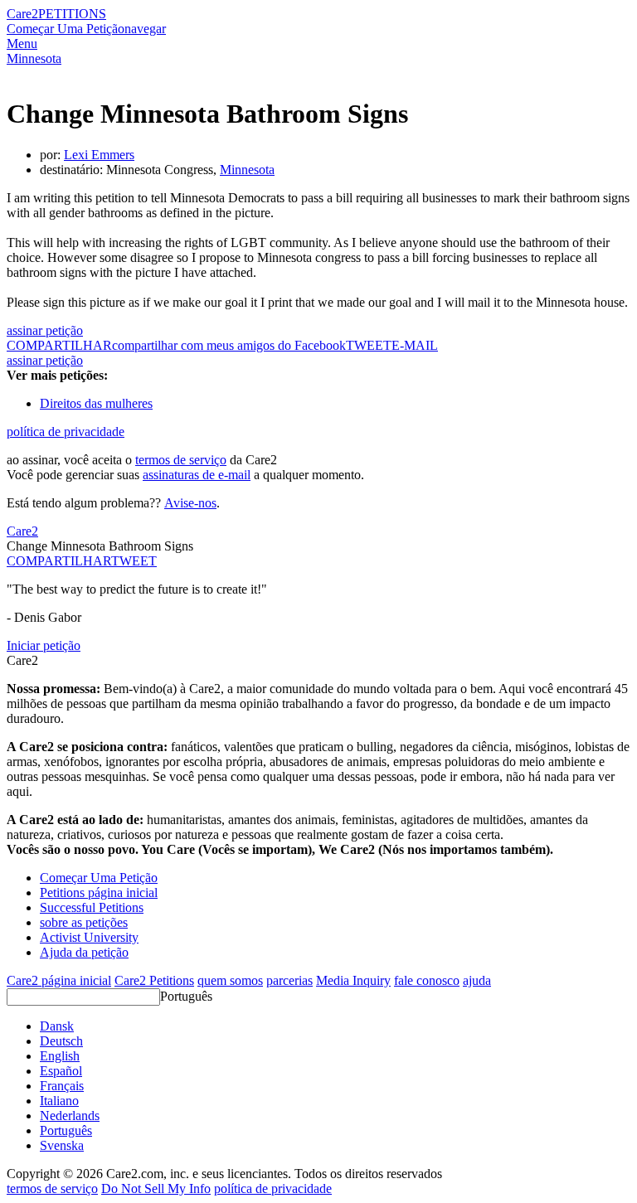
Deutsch (61, 1041)
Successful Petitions (91, 907)
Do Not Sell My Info (156, 1188)
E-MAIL (414, 345)
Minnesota (34, 58)
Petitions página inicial (99, 892)
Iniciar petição (43, 645)
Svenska (62, 1145)
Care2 (22, 14)
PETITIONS (72, 14)
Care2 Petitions (154, 980)
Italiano (59, 1101)
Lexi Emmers (99, 155)
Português (186, 996)
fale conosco (427, 980)
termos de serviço (180, 460)
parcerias (289, 980)
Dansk (57, 1026)
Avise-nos (190, 503)
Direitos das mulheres (96, 403)
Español (61, 1071)
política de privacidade (65, 431)
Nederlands (70, 1115)
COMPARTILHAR (59, 561)
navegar (145, 29)
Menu (22, 43)
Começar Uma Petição (65, 29)
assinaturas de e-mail (196, 475)
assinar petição (45, 330)
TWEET (368, 345)
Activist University (89, 937)
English (60, 1056)
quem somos (230, 980)
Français (62, 1086)
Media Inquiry (353, 980)
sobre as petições (84, 922)
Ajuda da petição (84, 952)
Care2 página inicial (59, 980)
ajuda (477, 980)
